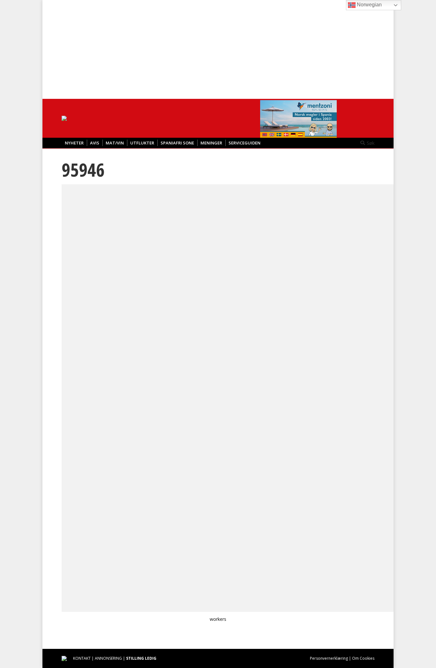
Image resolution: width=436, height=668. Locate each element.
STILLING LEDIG (141, 658)
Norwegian (369, 4)
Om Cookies (363, 658)
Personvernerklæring (329, 658)
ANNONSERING (108, 658)
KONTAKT (82, 658)
